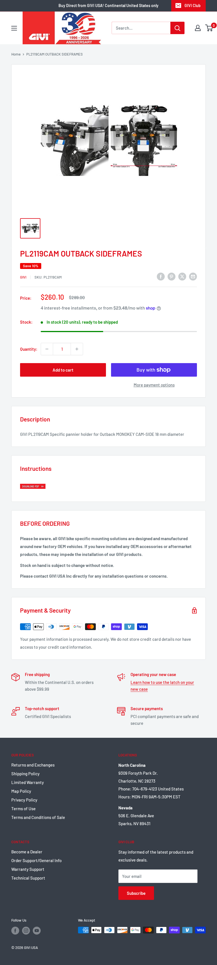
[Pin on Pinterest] (171, 276)
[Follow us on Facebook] (15, 931)
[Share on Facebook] (161, 276)
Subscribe (136, 893)
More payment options (154, 384)
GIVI (23, 277)
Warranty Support (27, 869)
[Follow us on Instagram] (26, 931)
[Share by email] (193, 276)
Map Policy (21, 791)
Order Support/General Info (36, 860)
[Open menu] (14, 28)
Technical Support (28, 877)
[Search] (177, 28)
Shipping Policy (25, 773)
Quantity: (28, 349)
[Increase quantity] (77, 349)
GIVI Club (193, 5)
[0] (209, 28)
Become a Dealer (26, 851)
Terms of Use (23, 808)
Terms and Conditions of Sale (38, 817)
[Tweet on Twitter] (182, 276)
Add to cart (63, 369)
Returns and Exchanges (33, 764)
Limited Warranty (27, 782)
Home (16, 54)
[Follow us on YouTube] (37, 931)
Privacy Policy (24, 799)
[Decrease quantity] (47, 349)
